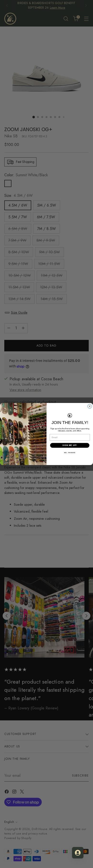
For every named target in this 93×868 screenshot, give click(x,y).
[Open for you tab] (77, 852)
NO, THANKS (70, 452)
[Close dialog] (90, 406)
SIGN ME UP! (69, 445)
